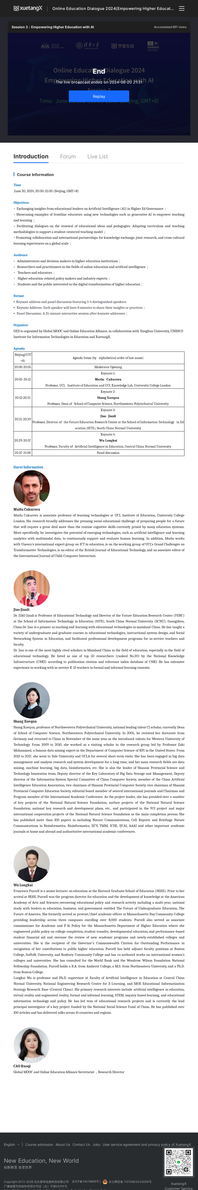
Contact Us (81, 1144)
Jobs (96, 1144)
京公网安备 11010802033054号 (130, 1181)
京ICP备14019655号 (85, 1181)
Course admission (39, 1144)
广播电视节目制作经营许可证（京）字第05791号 (35, 1186)
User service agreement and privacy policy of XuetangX (147, 1144)
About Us (63, 1144)
